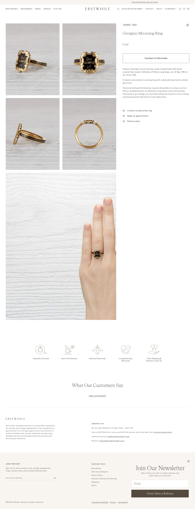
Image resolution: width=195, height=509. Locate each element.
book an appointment (163, 432)
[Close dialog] (188, 461)
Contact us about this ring (139, 111)
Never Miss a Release (160, 493)
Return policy (133, 121)
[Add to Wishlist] (187, 25)
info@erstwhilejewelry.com (118, 436)
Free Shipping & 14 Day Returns (135, 2)
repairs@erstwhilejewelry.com (111, 441)
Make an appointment (137, 116)
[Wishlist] (184, 9)
